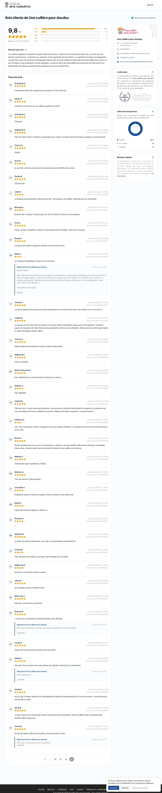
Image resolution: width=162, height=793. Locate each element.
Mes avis (51, 789)
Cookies (80, 789)
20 (55, 759)
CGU (72, 789)
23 (72, 759)
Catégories (62, 789)
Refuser (125, 788)
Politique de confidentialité (97, 789)
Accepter (113, 788)
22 (66, 759)
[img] (25, 49)
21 (61, 759)
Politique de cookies (140, 788)
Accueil (41, 789)
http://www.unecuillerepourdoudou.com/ (136, 62)
